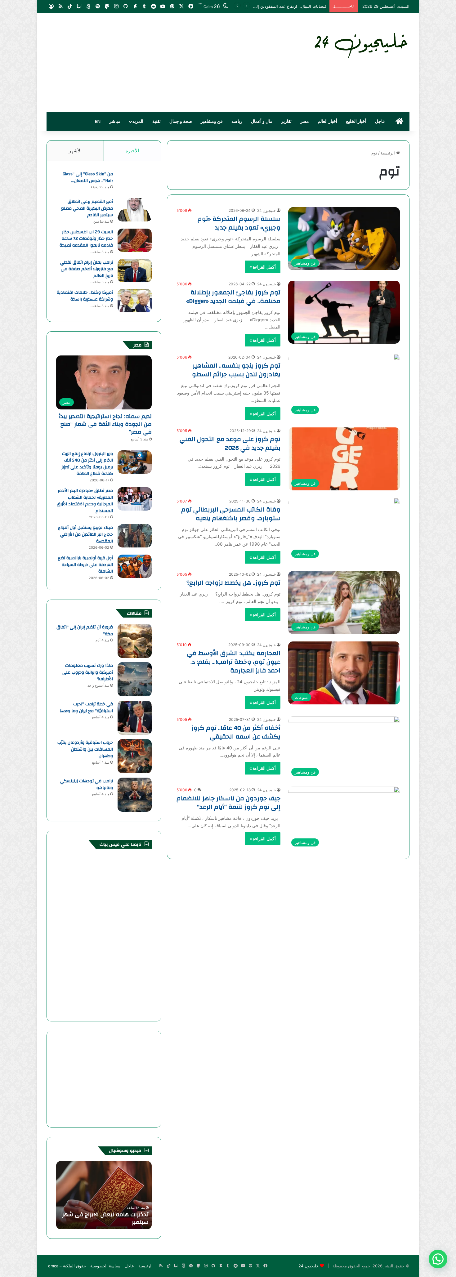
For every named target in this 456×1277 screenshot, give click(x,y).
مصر (304, 121)
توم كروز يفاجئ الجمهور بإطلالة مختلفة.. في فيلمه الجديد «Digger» (233, 297)
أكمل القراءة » (262, 267)
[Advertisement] (166, 62)
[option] (104, 1195)
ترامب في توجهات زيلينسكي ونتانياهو (86, 784)
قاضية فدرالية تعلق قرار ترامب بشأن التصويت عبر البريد (278, 6)
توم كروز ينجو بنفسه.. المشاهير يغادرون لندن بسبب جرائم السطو (236, 370)
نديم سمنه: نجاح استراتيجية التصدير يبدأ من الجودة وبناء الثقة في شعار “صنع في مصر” (105, 424)
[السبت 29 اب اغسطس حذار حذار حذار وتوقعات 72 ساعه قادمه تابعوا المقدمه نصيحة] (135, 240)
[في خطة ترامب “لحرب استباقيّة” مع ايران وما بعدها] (135, 718)
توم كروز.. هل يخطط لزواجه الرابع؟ (233, 582)
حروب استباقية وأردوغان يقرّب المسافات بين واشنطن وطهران (85, 749)
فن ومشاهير (212, 121)
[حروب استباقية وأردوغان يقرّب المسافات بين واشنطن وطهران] (135, 756)
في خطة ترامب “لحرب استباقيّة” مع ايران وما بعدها (86, 707)
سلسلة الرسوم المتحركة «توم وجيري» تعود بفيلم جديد (239, 223)
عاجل (380, 121)
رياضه (236, 121)
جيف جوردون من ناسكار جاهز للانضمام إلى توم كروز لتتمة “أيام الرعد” (228, 803)
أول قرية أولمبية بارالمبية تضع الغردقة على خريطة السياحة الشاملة (85, 564)
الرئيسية (388, 152)
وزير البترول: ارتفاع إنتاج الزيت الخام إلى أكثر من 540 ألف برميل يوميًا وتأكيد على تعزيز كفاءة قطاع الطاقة (87, 464)
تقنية (156, 121)
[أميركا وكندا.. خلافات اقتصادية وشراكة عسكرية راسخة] (135, 300)
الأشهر (75, 151)
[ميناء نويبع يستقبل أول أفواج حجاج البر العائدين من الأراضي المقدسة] (135, 535)
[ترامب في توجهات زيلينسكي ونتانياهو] (135, 795)
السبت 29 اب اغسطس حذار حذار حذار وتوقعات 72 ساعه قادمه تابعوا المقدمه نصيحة (86, 238)
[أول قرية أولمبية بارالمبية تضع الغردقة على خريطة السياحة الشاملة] (135, 566)
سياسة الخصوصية (105, 1265)
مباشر (114, 121)
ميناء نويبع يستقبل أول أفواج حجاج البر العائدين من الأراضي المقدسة (85, 534)
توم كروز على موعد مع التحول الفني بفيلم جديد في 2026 (230, 443)
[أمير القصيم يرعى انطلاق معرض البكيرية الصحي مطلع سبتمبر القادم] (135, 209)
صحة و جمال (180, 121)
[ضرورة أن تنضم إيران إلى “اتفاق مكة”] (135, 641)
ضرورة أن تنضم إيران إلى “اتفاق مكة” (84, 630)
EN (98, 121)
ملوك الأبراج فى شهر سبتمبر (113, 1222)
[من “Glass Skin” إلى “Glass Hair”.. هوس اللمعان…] (135, 182)
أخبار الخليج (356, 121)
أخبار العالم (327, 121)
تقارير (286, 121)
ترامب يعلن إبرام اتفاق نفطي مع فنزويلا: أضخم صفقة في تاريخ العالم (86, 269)
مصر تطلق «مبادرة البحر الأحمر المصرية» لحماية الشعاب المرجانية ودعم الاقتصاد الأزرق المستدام (85, 501)
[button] (438, 1259)
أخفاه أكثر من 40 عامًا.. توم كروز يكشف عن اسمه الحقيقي (235, 732)
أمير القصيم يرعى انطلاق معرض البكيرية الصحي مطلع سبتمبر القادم (87, 208)
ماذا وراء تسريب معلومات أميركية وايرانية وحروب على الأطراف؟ (87, 672)
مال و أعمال (261, 121)
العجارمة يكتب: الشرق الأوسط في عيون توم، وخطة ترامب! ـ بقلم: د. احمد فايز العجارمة (233, 661)
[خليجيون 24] (360, 44)
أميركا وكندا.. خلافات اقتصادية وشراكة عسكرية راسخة (85, 295)
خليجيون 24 (266, 210)
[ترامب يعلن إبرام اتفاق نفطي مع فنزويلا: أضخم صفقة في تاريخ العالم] (135, 270)
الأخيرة (132, 151)
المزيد (137, 121)
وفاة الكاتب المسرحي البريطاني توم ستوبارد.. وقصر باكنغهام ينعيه (230, 514)
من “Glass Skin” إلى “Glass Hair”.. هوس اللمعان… (88, 177)
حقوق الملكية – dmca (67, 1265)
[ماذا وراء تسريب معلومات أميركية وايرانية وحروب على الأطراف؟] (135, 679)
